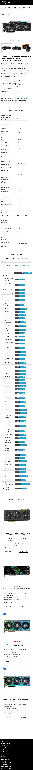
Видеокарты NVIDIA (12, 7)
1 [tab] (10, 40)
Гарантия (3, 754)
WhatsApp (3, 747)
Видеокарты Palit (5, 764)
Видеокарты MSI (5, 759)
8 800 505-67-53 (5, 741)
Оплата (3, 751)
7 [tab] (20, 40)
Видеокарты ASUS (5, 761)
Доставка (3, 753)
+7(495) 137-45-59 (5, 743)
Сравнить (6, 95)
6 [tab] (19, 40)
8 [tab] (22, 40)
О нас (2, 749)
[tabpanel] (16, 27)
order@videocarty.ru (6, 745)
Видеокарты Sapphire (6, 766)
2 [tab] (12, 40)
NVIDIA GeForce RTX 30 (6, 768)
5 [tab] (17, 40)
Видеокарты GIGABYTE (6, 762)
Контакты (3, 756)
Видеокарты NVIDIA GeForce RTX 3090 (15, 8)
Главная (4, 7)
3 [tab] (13, 40)
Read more (23, 551)
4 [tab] (15, 40)
